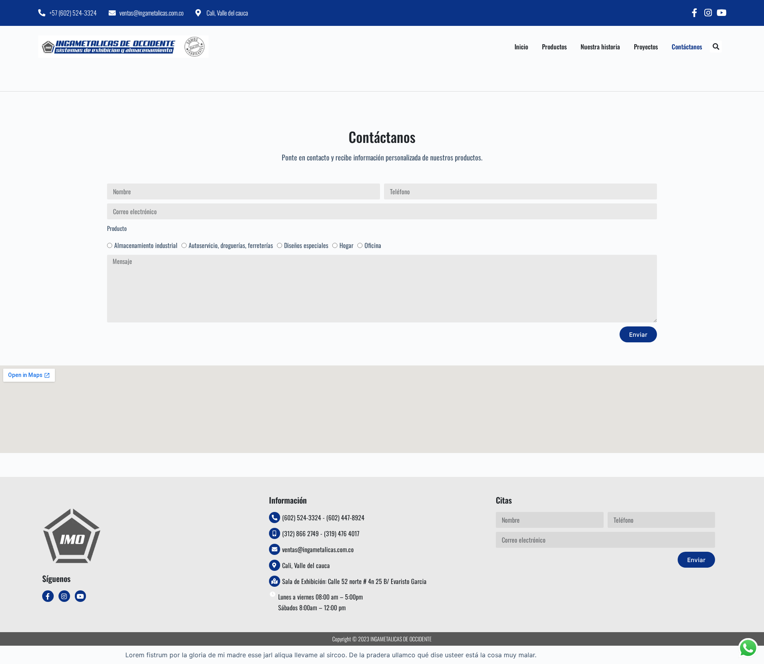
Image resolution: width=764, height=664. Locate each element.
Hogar (346, 245)
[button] (716, 47)
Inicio (521, 46)
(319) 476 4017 (341, 533)
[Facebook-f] (694, 12)
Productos (554, 46)
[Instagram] (708, 12)
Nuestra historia (600, 46)
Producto (117, 228)
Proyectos (646, 46)
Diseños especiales (306, 245)
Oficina (372, 245)
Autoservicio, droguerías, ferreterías (231, 245)
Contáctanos (687, 46)
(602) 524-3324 (301, 517)
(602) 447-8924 (345, 517)
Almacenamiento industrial (145, 245)
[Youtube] (721, 12)
